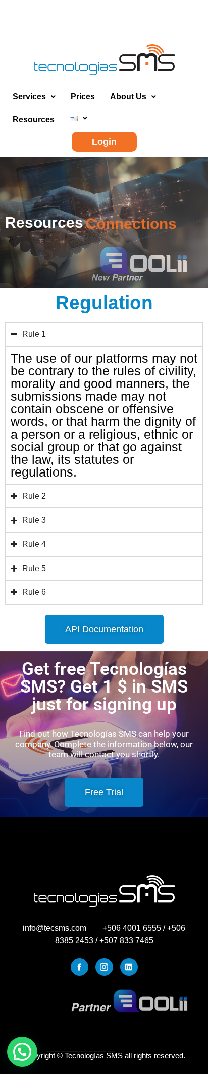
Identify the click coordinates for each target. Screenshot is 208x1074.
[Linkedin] (129, 967)
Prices (83, 96)
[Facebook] (79, 967)
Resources (34, 119)
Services (29, 96)
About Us (128, 96)
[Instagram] (104, 967)
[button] (34, 96)
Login (104, 142)
